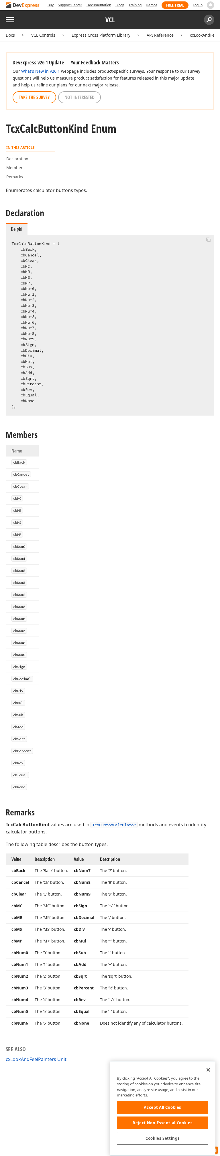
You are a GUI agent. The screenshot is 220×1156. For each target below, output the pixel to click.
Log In (198, 5)
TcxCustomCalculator (114, 824)
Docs (10, 35)
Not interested (79, 97)
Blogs (119, 5)
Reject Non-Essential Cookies (162, 1122)
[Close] (208, 1070)
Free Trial (175, 5)
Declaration (17, 158)
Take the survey (34, 97)
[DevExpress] (23, 5)
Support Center (70, 5)
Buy (51, 5)
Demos (151, 5)
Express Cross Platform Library (101, 35)
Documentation (99, 5)
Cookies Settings (163, 1138)
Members (15, 167)
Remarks (14, 176)
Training (135, 5)
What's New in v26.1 (40, 71)
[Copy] (208, 239)
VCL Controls (43, 35)
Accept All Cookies (162, 1107)
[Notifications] (210, 5)
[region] (162, 1108)
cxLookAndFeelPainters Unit (36, 1059)
